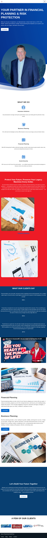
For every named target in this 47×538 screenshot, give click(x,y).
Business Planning (23, 279)
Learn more (5, 410)
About (10, 536)
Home (2, 536)
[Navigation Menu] (44, 1)
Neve (2, 534)
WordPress (11, 534)
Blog (7, 536)
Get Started (4, 29)
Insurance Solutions (23, 233)
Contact (15, 536)
